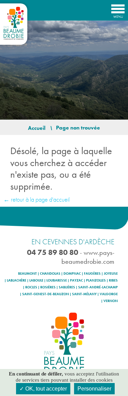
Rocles (31, 287)
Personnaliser (94, 389)
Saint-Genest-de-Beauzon (45, 294)
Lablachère (16, 280)
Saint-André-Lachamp (98, 287)
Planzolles (96, 280)
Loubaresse (56, 280)
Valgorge (109, 294)
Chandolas (50, 273)
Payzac (76, 280)
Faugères (92, 273)
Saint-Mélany (84, 294)
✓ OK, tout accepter (43, 389)
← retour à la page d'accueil (36, 199)
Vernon (110, 301)
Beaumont (27, 273)
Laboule (36, 280)
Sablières (67, 287)
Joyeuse (111, 273)
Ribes (113, 280)
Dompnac (72, 273)
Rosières (48, 287)
